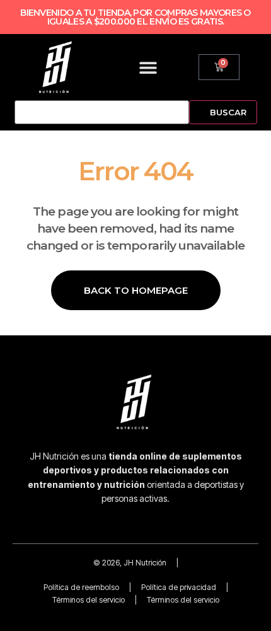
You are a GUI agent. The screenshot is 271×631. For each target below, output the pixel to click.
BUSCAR (228, 112)
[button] (148, 67)
